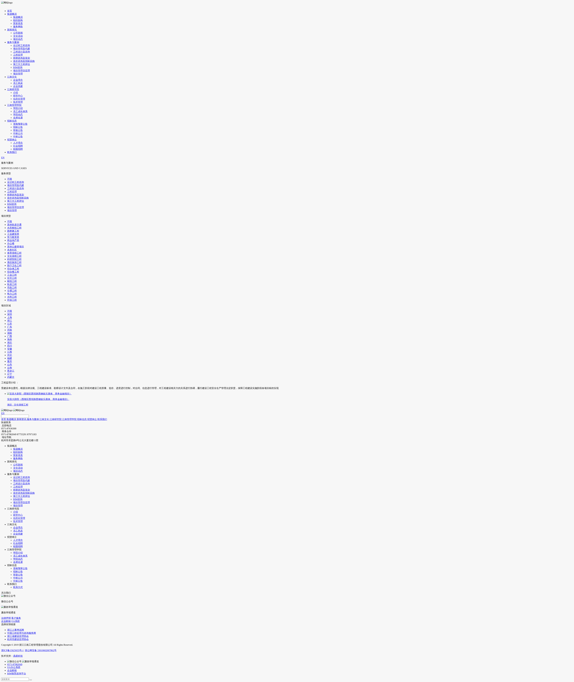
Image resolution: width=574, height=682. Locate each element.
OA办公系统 (13, 667)
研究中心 (18, 95)
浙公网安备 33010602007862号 (41, 650)
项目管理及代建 (21, 48)
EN (2, 157)
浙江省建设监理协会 (18, 636)
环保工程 (12, 300)
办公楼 (10, 243)
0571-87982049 (14, 664)
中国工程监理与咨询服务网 (21, 633)
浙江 (9, 320)
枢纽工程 (12, 281)
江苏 (9, 323)
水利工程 (12, 297)
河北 (9, 355)
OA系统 (15, 621)
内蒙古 (10, 377)
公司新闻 (18, 33)
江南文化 (12, 77)
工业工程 (12, 275)
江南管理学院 (14, 105)
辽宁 (9, 374)
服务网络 (18, 26)
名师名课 (18, 117)
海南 (9, 339)
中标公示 (18, 133)
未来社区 (12, 249)
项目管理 (18, 73)
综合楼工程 (13, 271)
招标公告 (18, 127)
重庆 (9, 361)
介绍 (15, 92)
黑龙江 (10, 370)
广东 (9, 327)
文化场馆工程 (14, 256)
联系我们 (12, 152)
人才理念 (18, 143)
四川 (9, 345)
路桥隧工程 (13, 231)
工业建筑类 (13, 234)
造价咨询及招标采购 (24, 61)
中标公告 (18, 136)
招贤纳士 (12, 139)
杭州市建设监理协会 (18, 639)
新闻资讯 (12, 29)
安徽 (9, 349)
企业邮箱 (6, 621)
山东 (9, 364)
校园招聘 (18, 149)
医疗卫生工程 (14, 265)
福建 (9, 358)
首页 (9, 11)
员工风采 (18, 83)
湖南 (9, 333)
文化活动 (18, 36)
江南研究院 (13, 89)
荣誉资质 (18, 23)
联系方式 (18, 587)
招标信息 (12, 121)
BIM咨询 (17, 67)
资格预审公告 (20, 124)
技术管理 (18, 102)
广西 (9, 336)
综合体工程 (13, 268)
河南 (9, 330)
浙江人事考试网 (15, 630)
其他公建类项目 (15, 246)
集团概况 (12, 14)
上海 (9, 317)
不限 (9, 179)
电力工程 (12, 293)
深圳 (9, 314)
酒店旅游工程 (14, 262)
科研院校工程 (14, 259)
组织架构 (18, 20)
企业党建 (18, 86)
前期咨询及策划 (21, 58)
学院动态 (18, 114)
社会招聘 (18, 146)
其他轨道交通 (14, 224)
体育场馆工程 (14, 253)
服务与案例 (13, 42)
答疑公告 (18, 130)
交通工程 (12, 290)
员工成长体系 (20, 111)
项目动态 (18, 39)
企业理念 (18, 80)
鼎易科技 (18, 656)
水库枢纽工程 (14, 227)
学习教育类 (13, 237)
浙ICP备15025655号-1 (12, 650)
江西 (9, 352)
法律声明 (6, 618)
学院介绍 (18, 108)
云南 (9, 367)
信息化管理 (19, 99)
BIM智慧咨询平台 (16, 673)
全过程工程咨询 (21, 45)
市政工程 (12, 287)
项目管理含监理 (21, 70)
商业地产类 (13, 240)
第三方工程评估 (21, 64)
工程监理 (18, 55)
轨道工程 (12, 284)
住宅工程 (12, 278)
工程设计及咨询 (21, 51)
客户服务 (16, 618)
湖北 (9, 342)
